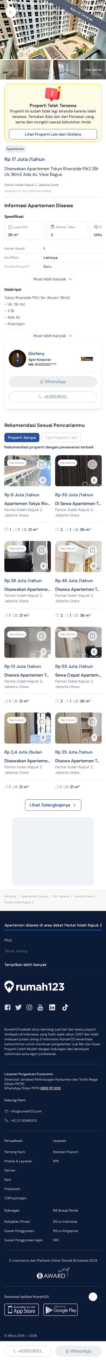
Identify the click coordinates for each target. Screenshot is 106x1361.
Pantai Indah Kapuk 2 (18, 902)
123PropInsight (15, 1198)
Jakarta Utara (83, 896)
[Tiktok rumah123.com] (65, 1007)
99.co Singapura (65, 1231)
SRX (56, 1240)
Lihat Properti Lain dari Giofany (53, 134)
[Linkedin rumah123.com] (52, 1007)
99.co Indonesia (65, 1221)
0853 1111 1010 (50, 1088)
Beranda (10, 896)
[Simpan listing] (41, 464)
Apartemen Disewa (34, 896)
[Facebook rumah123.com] (7, 1007)
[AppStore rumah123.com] (21, 1310)
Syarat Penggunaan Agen (23, 1240)
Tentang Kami (14, 1152)
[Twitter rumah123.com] (18, 1007)
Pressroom (12, 1189)
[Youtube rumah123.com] (40, 1007)
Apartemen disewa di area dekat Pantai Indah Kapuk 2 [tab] (53, 925)
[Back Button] (10, 12)
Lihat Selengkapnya (50, 805)
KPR (56, 1161)
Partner (9, 1170)
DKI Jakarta (61, 896)
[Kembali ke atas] (93, 1296)
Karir (7, 1180)
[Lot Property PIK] (87, 358)
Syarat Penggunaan (19, 1231)
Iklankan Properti (66, 1152)
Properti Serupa (22, 437)
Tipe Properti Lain (61, 437)
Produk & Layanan (18, 1161)
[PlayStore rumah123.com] (60, 1310)
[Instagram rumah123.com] (29, 1007)
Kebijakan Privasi (17, 1221)
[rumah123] (53, 987)
